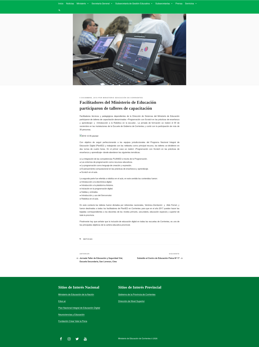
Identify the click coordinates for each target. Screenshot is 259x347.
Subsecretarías (162, 3)
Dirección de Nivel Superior (131, 301)
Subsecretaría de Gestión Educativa (132, 3)
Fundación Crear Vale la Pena (72, 321)
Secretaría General (101, 3)
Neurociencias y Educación (71, 314)
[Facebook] (61, 338)
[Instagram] (69, 338)
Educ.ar (62, 301)
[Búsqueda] (59, 10)
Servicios (189, 3)
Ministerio (81, 3)
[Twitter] (77, 338)
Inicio (60, 3)
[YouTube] (85, 338)
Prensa (178, 3)
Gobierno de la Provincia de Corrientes (136, 294)
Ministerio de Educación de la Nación (76, 294)
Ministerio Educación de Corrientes (123, 98)
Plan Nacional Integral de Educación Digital (79, 307)
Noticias (70, 3)
